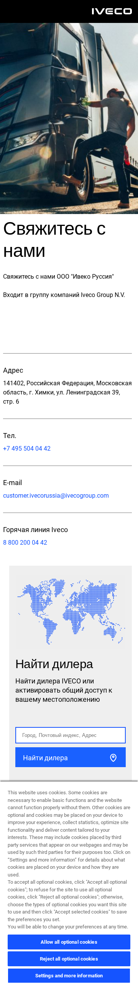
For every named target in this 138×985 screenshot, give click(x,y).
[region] (69, 883)
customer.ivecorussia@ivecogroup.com (56, 495)
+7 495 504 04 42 (27, 448)
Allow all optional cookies (69, 942)
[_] (112, 11)
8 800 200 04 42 (25, 542)
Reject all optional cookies (69, 959)
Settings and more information (69, 976)
